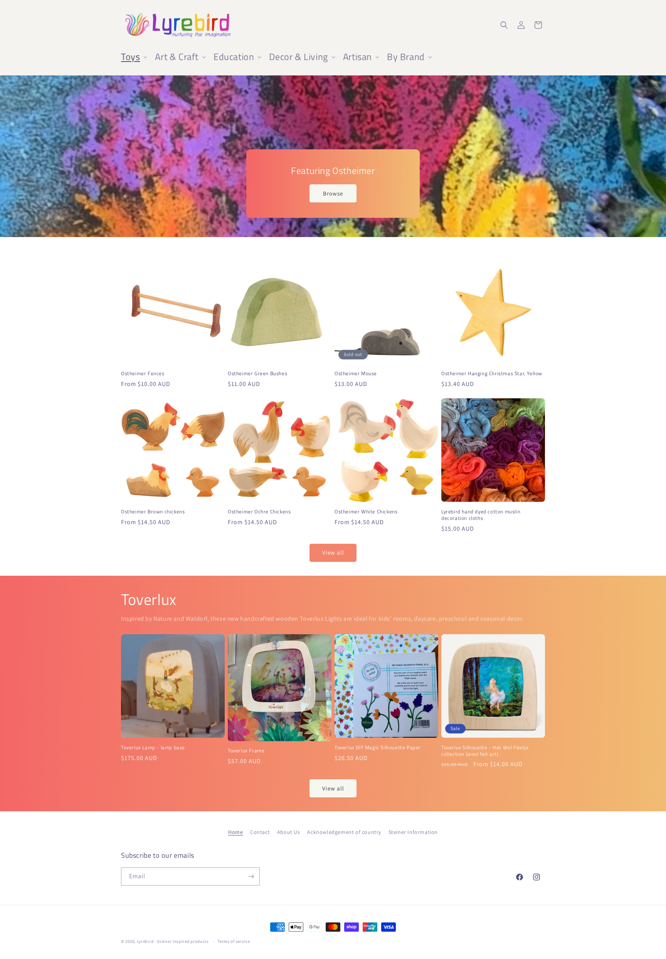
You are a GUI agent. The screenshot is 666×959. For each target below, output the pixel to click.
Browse (333, 193)
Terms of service (233, 941)
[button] (133, 56)
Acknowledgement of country (344, 832)
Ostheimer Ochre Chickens (259, 511)
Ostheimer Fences (143, 373)
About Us (288, 832)
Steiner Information (413, 832)
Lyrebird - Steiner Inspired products (173, 941)
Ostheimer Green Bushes (257, 373)
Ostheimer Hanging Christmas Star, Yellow (491, 373)
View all (333, 552)
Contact (260, 832)
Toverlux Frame (246, 750)
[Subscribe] (250, 876)
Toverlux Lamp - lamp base (153, 747)
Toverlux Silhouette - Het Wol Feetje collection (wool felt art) (485, 750)
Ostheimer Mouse (356, 373)
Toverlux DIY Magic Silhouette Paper (378, 747)
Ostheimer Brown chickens (153, 511)
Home (235, 832)
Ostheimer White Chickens (366, 511)
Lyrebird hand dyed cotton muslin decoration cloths (480, 514)
